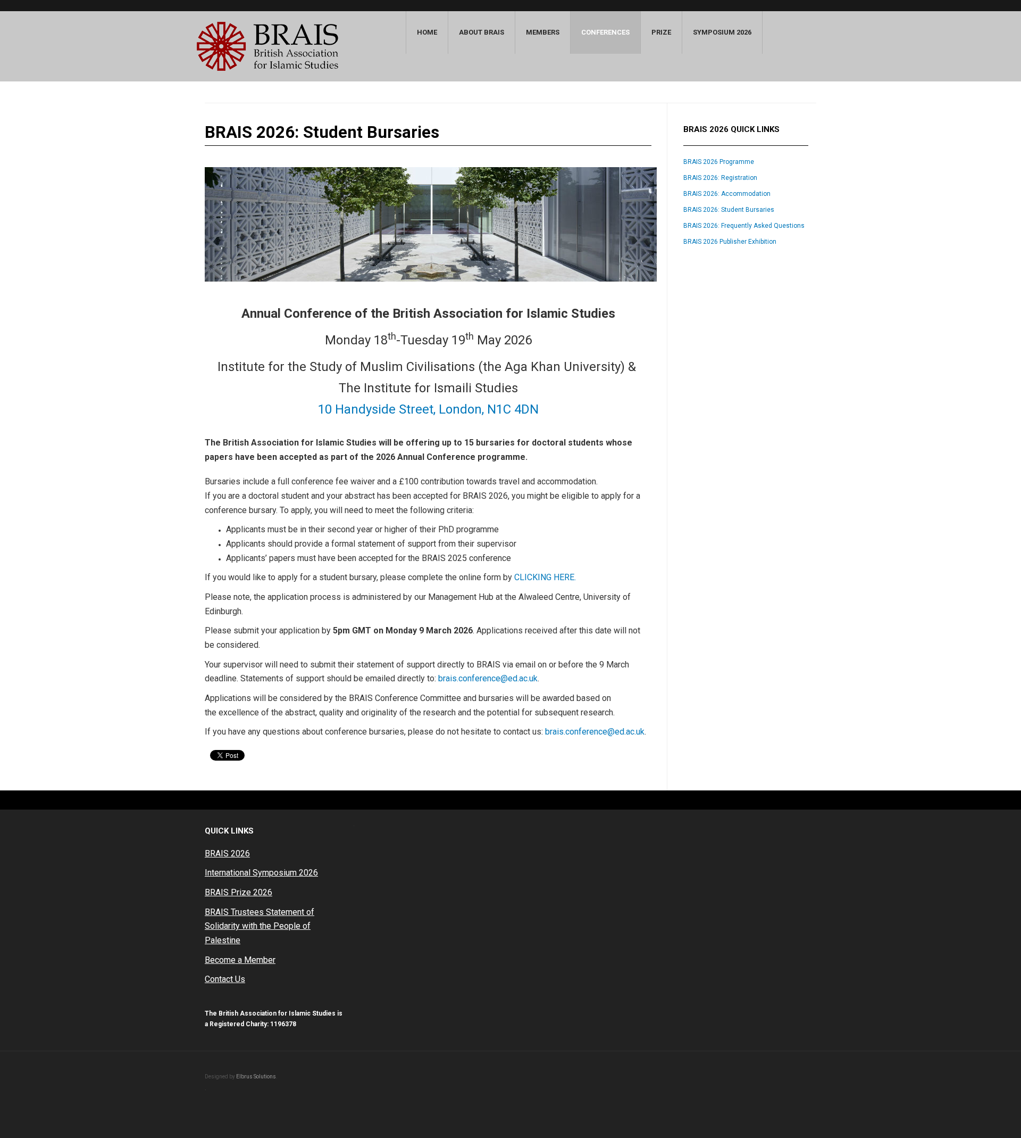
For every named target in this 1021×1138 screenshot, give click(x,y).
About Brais (481, 32)
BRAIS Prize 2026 (238, 892)
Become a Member (240, 960)
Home (427, 32)
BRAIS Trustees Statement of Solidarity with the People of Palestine (259, 926)
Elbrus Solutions (256, 1076)
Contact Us (225, 979)
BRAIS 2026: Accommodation (727, 193)
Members (542, 32)
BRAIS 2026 (227, 853)
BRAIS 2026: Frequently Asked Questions (744, 225)
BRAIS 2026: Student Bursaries (728, 209)
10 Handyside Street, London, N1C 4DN (428, 409)
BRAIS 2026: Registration (720, 178)
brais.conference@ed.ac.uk (488, 678)
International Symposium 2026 (261, 873)
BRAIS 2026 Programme (718, 162)
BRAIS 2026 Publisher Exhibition (729, 241)
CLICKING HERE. (545, 577)
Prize (661, 32)
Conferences (605, 32)
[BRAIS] (267, 46)
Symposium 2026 (722, 32)
